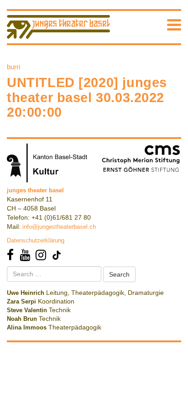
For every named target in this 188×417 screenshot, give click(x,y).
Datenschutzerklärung (35, 240)
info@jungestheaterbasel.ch (59, 226)
